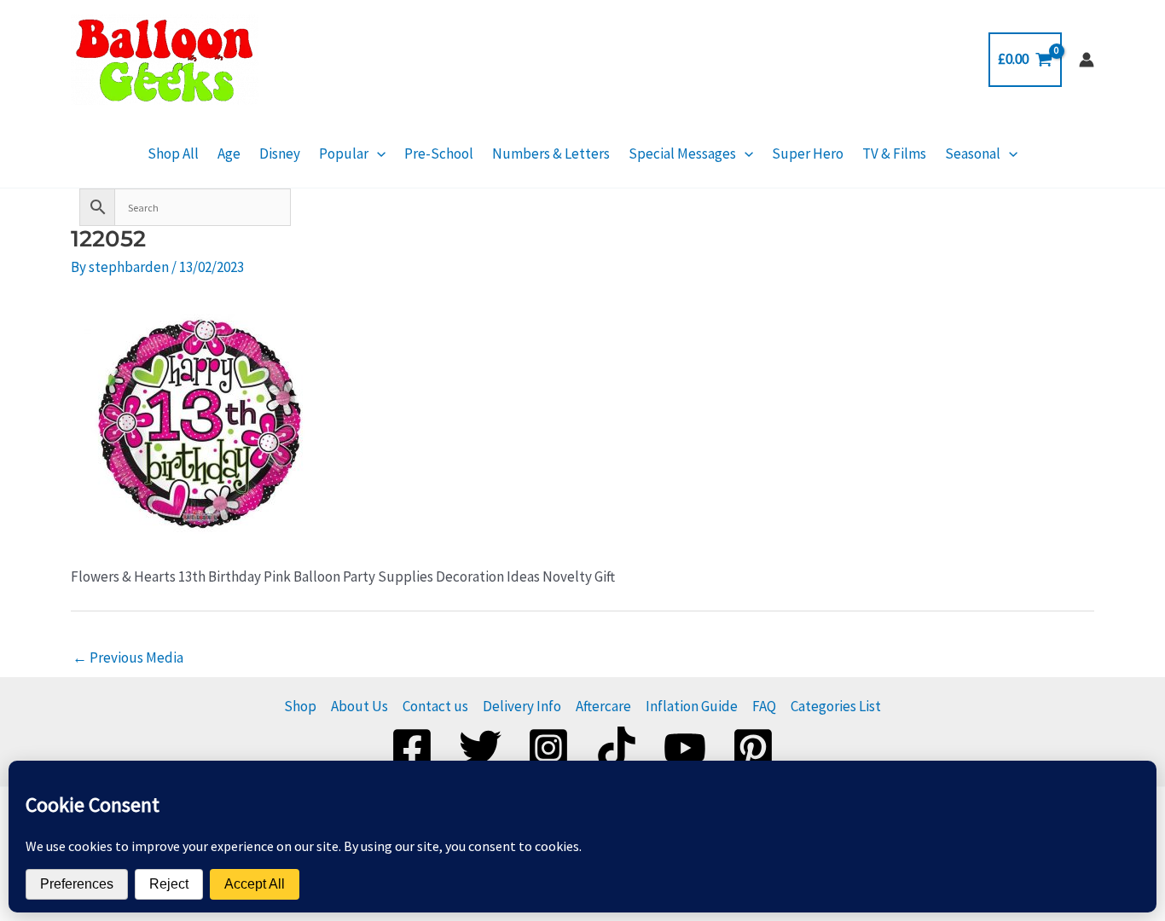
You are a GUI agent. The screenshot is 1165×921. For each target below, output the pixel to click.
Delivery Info (522, 706)
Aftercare (603, 706)
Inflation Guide (692, 706)
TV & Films (894, 153)
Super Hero (807, 153)
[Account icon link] (1086, 59)
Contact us (435, 706)
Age (229, 153)
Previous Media (127, 657)
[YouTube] (685, 748)
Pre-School (438, 153)
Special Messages (682, 153)
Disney (279, 153)
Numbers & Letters (551, 153)
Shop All (173, 153)
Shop (300, 706)
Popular (343, 153)
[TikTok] (616, 748)
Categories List (836, 706)
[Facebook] (412, 748)
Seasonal (972, 153)
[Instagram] (548, 748)
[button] (376, 153)
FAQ (764, 706)
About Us (359, 706)
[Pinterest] (753, 748)
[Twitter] (480, 748)
